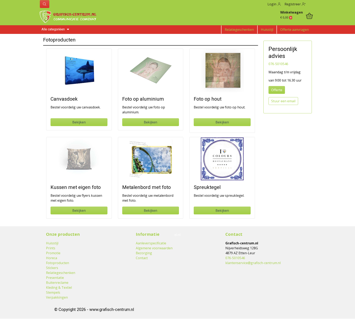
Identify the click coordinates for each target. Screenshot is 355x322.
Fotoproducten (57, 263)
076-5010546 (278, 64)
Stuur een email (283, 101)
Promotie (53, 253)
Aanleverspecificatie (151, 243)
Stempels (53, 292)
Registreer (293, 4)
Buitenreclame (57, 282)
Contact (142, 258)
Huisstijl (267, 29)
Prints (50, 248)
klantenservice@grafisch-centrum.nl (253, 263)
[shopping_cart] (309, 16)
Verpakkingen (57, 297)
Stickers (52, 268)
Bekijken (79, 122)
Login (272, 4)
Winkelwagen (291, 12)
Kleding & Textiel (59, 287)
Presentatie (55, 277)
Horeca (51, 258)
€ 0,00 (285, 17)
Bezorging (144, 253)
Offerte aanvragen (294, 29)
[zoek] (44, 4)
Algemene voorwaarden (154, 248)
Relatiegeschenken (239, 29)
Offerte (276, 90)
